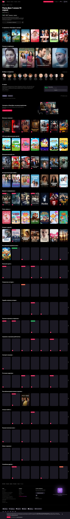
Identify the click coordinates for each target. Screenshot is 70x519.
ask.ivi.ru (37, 497)
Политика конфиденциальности (7, 497)
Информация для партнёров (7, 493)
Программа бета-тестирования (7, 492)
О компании (4, 489)
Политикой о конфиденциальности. (12, 515)
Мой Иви (20, 489)
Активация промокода (23, 496)
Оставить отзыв (4, 502)
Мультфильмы (21, 493)
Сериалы (20, 492)
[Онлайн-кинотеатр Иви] (3, 2)
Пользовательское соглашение (7, 496)
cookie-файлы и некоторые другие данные (42, 513)
